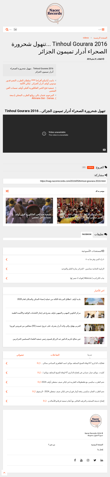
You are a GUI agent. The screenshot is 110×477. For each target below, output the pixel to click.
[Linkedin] (102, 460)
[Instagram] (88, 460)
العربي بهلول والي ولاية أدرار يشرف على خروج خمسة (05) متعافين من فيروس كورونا (45, 326)
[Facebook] (75, 460)
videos (86, 38)
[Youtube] (81, 460)
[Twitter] (95, 460)
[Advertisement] (83, 84)
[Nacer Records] (55, 23)
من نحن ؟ (51, 445)
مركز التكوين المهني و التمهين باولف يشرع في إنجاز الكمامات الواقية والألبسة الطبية (46, 313)
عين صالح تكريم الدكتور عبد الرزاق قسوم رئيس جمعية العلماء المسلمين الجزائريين (47, 339)
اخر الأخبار (99, 290)
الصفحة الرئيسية (100, 38)
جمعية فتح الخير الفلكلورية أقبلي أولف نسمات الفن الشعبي (33, 216)
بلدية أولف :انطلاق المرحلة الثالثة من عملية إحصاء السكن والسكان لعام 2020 (49, 299)
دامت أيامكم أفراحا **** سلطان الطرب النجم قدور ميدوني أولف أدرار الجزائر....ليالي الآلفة (31, 82)
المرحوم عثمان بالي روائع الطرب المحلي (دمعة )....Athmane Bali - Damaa (33, 97)
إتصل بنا (100, 450)
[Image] (15, 29)
